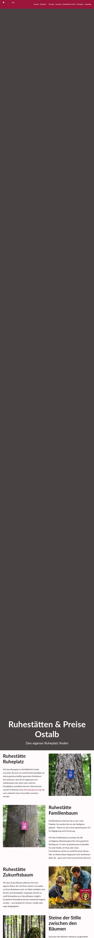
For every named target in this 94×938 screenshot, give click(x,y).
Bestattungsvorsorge (33, 790)
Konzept (36, 4)
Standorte (43, 4)
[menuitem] (36, 4)
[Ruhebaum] (12, 4)
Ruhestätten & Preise (69, 4)
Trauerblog (87, 4)
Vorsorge (51, 4)
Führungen (80, 4)
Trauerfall (58, 4)
